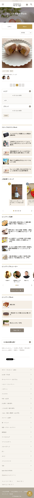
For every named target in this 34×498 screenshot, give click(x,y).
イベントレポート (6, 441)
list (14, 359)
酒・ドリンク (5, 422)
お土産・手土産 (6, 374)
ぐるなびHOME (5, 491)
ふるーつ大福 (5, 71)
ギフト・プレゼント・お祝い (9, 370)
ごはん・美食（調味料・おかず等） (11, 413)
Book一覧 (19, 481)
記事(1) (9, 26)
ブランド (6, 106)
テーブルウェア (6, 437)
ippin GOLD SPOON (7, 470)
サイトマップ (5, 494)
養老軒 (11, 71)
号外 (3, 465)
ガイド (3, 456)
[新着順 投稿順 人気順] (26, 32)
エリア (5, 91)
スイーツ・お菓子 (6, 417)
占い (3, 451)
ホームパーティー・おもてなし (10, 379)
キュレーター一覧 (6, 481)
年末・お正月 (5, 398)
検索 (31, 4)
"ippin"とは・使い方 (7, 484)
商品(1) (25, 26)
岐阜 (5, 100)
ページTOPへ (17, 355)
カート (27, 4)
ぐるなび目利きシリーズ (16, 491)
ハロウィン (5, 389)
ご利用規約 (26, 491)
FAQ (11, 494)
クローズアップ (6, 446)
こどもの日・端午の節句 (8, 408)
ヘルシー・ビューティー (8, 384)
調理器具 (4, 432)
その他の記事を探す (9, 342)
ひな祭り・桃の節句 (7, 403)
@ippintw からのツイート (9, 475)
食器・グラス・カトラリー (8, 427)
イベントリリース (6, 461)
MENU (3, 4)
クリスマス (5, 393)
